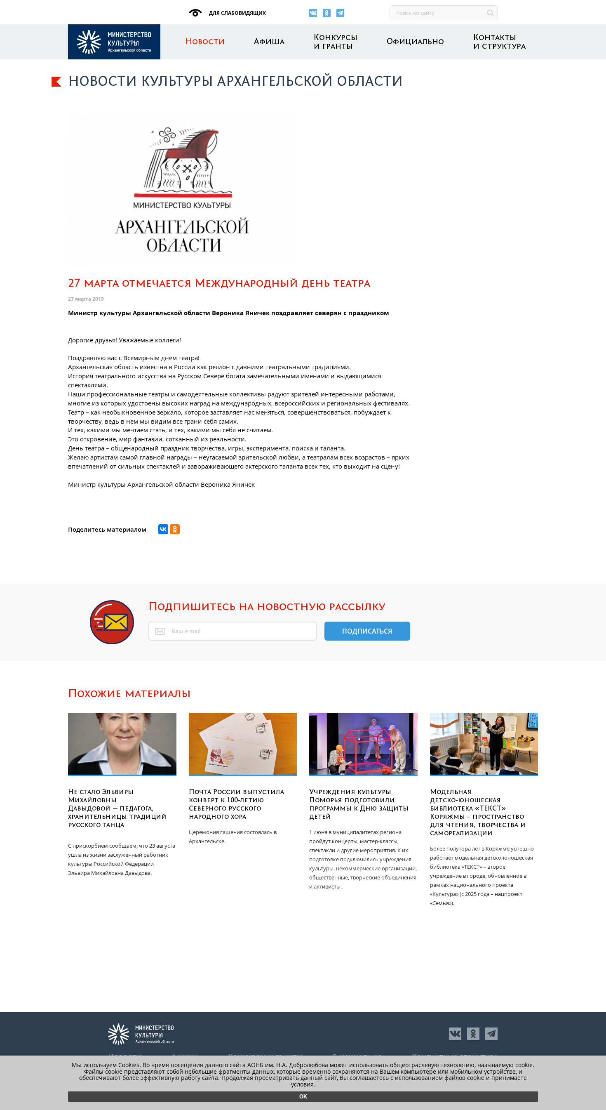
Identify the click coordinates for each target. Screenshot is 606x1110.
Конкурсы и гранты (335, 42)
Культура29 (114, 41)
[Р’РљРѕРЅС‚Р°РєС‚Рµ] (163, 529)
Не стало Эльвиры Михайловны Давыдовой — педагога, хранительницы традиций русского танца (117, 808)
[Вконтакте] (313, 13)
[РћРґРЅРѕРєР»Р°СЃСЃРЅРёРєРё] (175, 529)
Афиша (269, 42)
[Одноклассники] (327, 13)
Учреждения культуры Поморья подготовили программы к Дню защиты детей (359, 804)
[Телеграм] (340, 13)
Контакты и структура (499, 42)
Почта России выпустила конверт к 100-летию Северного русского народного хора (236, 804)
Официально (415, 42)
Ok (303, 1097)
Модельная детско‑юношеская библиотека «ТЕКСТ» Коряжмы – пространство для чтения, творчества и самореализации (478, 812)
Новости (205, 42)
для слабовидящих (237, 12)
